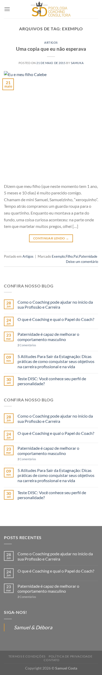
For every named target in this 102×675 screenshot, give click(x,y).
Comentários (27, 345)
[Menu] (7, 9)
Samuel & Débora (33, 627)
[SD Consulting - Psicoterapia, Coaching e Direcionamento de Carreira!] (51, 9)
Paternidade (88, 256)
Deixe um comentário (82, 261)
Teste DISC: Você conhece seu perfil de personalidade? (52, 381)
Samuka (77, 63)
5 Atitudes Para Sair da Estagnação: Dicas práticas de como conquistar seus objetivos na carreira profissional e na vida (56, 361)
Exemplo (58, 256)
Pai (75, 256)
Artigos (51, 42)
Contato (51, 660)
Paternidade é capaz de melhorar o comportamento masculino (48, 337)
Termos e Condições (27, 656)
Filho (69, 256)
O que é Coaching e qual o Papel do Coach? (56, 319)
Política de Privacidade (70, 656)
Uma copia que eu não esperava (51, 49)
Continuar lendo (51, 238)
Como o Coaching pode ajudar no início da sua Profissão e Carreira (55, 304)
